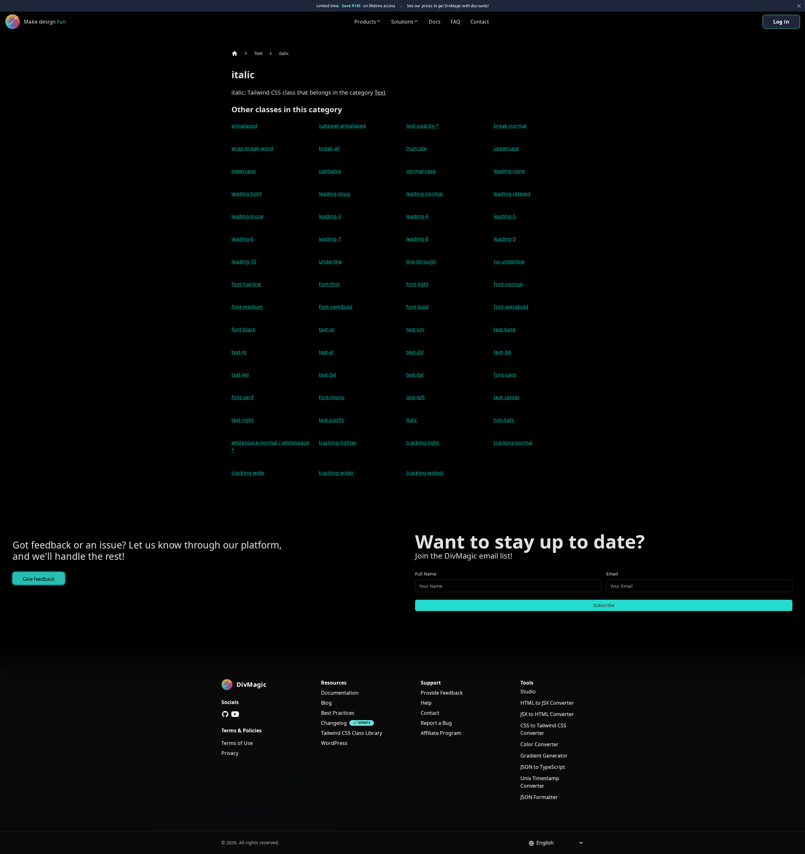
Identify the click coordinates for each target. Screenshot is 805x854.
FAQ (455, 21)
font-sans (505, 374)
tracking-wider (336, 472)
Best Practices (337, 712)
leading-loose (247, 216)
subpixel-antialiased (342, 125)
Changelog (334, 722)
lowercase (243, 171)
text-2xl (415, 352)
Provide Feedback (442, 692)
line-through (421, 261)
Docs (435, 21)
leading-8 (417, 238)
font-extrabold (511, 306)
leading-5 (505, 216)
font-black (243, 329)
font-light (417, 284)
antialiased (244, 125)
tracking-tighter (338, 442)
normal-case (421, 171)
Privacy (229, 753)
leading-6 (242, 238)
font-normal (508, 284)
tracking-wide (247, 472)
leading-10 (243, 261)
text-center (507, 397)
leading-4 (417, 216)
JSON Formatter (539, 797)
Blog (326, 702)
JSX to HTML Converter (547, 714)
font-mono (332, 397)
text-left (415, 397)
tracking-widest (424, 472)
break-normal (510, 125)
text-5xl (327, 374)
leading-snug (334, 193)
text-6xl (415, 374)
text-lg (239, 352)
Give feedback (39, 579)
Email (612, 574)
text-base (505, 329)
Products (365, 21)
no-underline (509, 261)
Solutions (402, 21)
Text (258, 53)
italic (284, 53)
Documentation (339, 692)
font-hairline (246, 284)
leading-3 (330, 216)
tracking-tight (422, 442)
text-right (242, 419)
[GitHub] (225, 714)
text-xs (327, 329)
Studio (528, 691)
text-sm (415, 329)
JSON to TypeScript (542, 766)
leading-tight (246, 193)
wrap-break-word (252, 148)
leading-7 (330, 238)
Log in (781, 21)
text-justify (331, 419)
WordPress (334, 743)
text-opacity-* (422, 125)
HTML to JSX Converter (547, 702)
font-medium (247, 306)
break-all (329, 148)
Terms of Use (237, 743)
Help (426, 702)
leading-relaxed (512, 193)
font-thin (329, 284)
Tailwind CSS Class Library (351, 733)
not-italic (504, 419)
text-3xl (502, 352)
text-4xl (240, 374)
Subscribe (603, 605)
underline (330, 261)
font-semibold (336, 306)
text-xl (326, 352)
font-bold (417, 306)
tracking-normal (513, 442)
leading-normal (424, 193)
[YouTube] (235, 714)
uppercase (506, 148)
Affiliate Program (441, 733)
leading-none (509, 171)
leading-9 (505, 238)
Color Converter (539, 744)
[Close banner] (799, 6)
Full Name (425, 574)
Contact (479, 21)
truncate (416, 148)
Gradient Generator (544, 755)
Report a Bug (436, 722)
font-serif (242, 397)
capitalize (330, 171)
